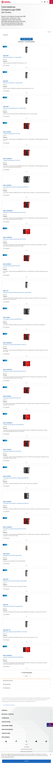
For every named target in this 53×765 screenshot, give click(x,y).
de (26, 676)
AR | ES (26, 744)
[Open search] (42, 2)
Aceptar (26, 761)
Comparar (7, 65)
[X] (26, 741)
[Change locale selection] (44, 2)
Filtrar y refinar (26, 39)
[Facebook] (16, 741)
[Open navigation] (51, 2)
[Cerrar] (50, 754)
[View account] (47, 2)
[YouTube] (36, 741)
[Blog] (46, 741)
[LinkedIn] (6, 741)
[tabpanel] (26, 358)
